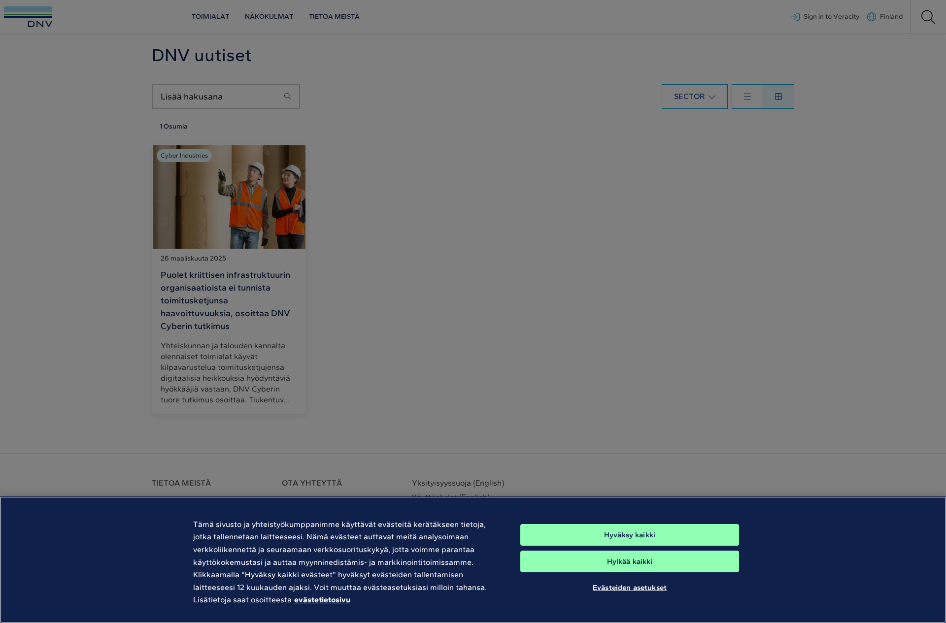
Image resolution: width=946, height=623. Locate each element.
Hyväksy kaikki (629, 534)
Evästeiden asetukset (630, 587)
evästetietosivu (322, 599)
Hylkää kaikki (630, 561)
